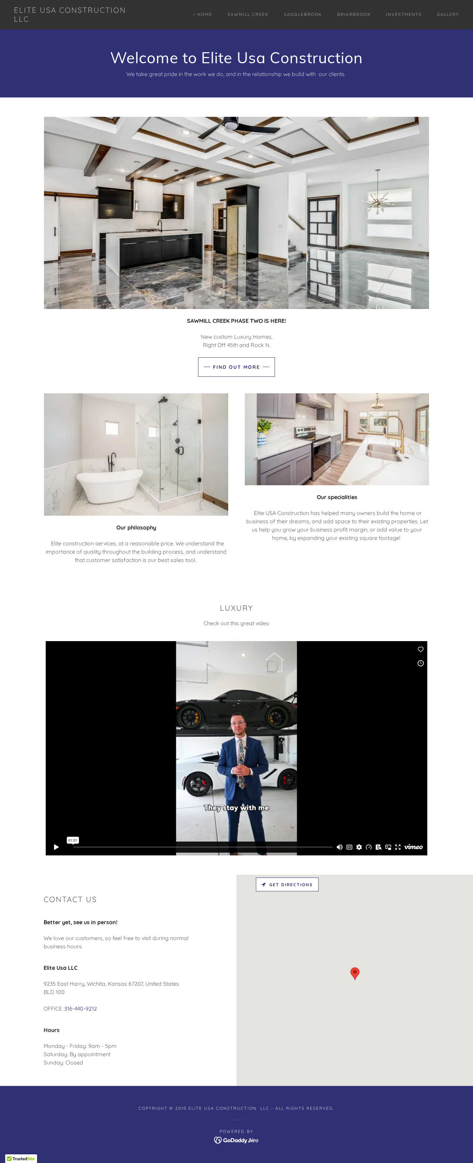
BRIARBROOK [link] (354, 14)
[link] (75, 19)
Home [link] (204, 14)
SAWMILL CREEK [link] (248, 14)
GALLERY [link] (448, 14)
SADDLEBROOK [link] (303, 14)
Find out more (236, 367)
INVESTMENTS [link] (404, 14)
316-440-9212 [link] (80, 1008)
